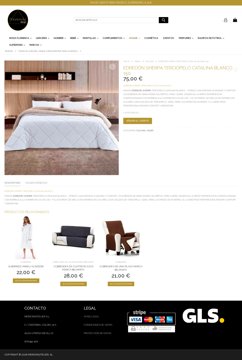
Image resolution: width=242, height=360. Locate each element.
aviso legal (91, 316)
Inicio (126, 61)
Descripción (12, 182)
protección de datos (97, 333)
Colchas (149, 61)
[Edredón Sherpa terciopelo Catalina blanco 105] (229, 69)
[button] (112, 66)
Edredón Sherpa (141, 90)
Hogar (137, 61)
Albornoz (26, 262)
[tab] (12, 183)
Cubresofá (121, 262)
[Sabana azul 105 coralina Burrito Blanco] (235, 69)
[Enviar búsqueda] (163, 20)
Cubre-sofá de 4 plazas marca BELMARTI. (73, 262)
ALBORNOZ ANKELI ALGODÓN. (26, 266)
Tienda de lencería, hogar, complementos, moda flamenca (48, 51)
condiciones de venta (98, 324)
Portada (9, 51)
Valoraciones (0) (36, 182)
